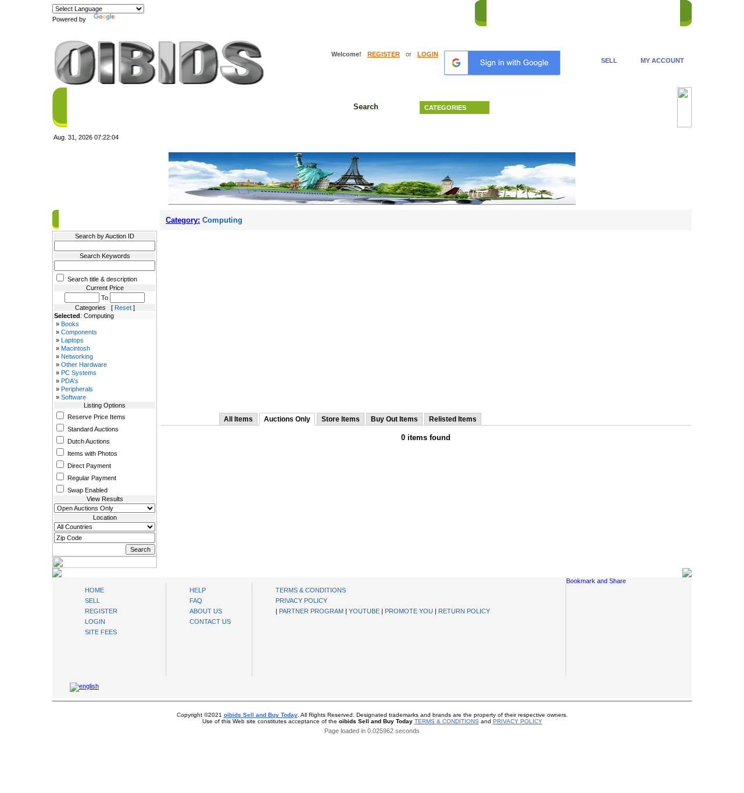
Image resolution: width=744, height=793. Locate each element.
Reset (123, 307)
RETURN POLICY (464, 611)
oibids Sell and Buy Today (261, 715)
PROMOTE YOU (409, 611)
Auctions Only (287, 419)
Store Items (340, 419)
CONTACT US (652, 11)
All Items (238, 419)
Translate (131, 19)
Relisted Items (453, 419)
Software (73, 397)
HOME (502, 11)
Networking (77, 356)
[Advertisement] (426, 317)
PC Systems (78, 372)
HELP (610, 11)
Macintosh (75, 348)
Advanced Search (587, 107)
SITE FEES (101, 631)
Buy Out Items (394, 419)
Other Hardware (84, 364)
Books (70, 323)
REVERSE (576, 11)
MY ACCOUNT (662, 60)
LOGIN (427, 54)
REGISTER (383, 54)
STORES (536, 11)
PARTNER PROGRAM (311, 611)
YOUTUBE (364, 611)
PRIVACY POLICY (301, 600)
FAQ (195, 600)
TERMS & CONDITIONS (311, 590)
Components (79, 331)
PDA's (69, 380)
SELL (609, 60)
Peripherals (77, 388)
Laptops (72, 340)
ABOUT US (205, 611)
